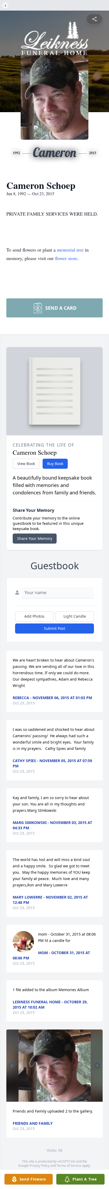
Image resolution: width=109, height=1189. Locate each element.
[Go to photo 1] (53, 1098)
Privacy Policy (39, 1165)
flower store (66, 258)
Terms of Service (69, 1165)
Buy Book (55, 463)
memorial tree (70, 250)
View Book (26, 463)
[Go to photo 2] (56, 1098)
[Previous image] (11, 1065)
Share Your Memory (34, 538)
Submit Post (54, 628)
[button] (55, 1065)
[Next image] (97, 1065)
